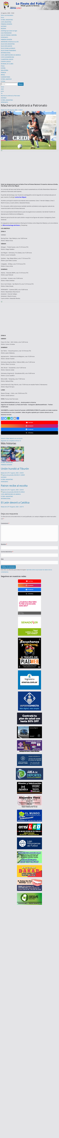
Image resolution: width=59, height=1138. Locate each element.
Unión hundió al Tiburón (15, 468)
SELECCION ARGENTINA (8, 44)
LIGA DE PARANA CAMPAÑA (9, 35)
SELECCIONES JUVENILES (8, 48)
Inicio (2, 17)
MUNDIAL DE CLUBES (7, 64)
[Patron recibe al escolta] (13, 475)
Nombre (4, 544)
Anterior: (12, 438)
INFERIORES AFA (10, 42)
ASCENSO (3, 26)
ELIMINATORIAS (5, 77)
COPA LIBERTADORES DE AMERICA (11, 55)
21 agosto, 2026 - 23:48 (16, 473)
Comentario (5, 523)
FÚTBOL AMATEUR (6, 79)
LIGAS (9, 31)
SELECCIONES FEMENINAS (8, 50)
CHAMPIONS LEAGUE (7, 59)
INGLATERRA (4, 70)
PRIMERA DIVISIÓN (6, 24)
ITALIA (2, 66)
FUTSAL (3, 81)
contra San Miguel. (21, 197)
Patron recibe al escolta (14, 485)
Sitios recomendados (7, 15)
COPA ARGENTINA (6, 22)
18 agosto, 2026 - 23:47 (16, 507)
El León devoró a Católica (15, 502)
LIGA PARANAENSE (6, 33)
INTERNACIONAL (6, 53)
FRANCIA (3, 72)
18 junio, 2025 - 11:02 (15, 110)
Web (2, 559)
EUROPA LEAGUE (6, 61)
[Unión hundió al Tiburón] (12, 447)
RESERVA (3, 28)
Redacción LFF (5, 110)
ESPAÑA (3, 68)
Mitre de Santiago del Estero (11, 225)
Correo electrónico (7, 552)
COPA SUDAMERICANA (7, 57)
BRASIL (3, 75)
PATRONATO (4, 37)
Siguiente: (11, 441)
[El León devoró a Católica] (13, 492)
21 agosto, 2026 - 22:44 (16, 490)
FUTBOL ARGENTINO (7, 20)
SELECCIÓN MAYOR (6, 46)
